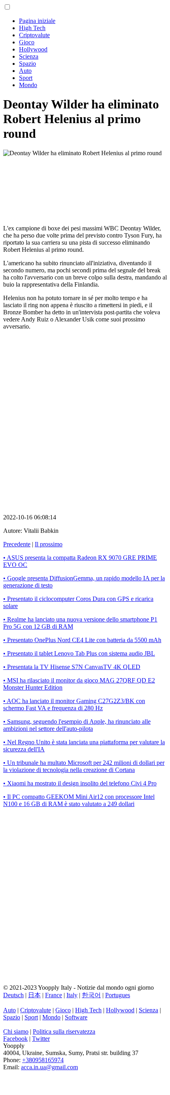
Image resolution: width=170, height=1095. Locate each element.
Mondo (28, 85)
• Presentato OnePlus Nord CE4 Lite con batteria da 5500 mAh (82, 640)
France (53, 995)
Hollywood (33, 49)
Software (76, 1017)
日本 (34, 995)
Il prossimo (48, 544)
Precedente (16, 544)
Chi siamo (15, 1031)
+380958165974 (43, 1060)
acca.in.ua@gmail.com (49, 1067)
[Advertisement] (85, 184)
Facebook (15, 1038)
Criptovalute (34, 35)
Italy (71, 995)
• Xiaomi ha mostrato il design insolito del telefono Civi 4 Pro (80, 783)
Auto (25, 70)
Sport (25, 77)
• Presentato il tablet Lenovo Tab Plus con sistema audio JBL (79, 653)
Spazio (27, 63)
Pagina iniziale (37, 20)
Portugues (117, 995)
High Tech (32, 28)
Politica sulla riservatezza (64, 1031)
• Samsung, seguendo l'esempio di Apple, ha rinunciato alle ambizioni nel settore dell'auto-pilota (77, 725)
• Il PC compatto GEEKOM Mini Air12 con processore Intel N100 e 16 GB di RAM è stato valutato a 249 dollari (79, 800)
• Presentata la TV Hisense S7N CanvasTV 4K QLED (71, 666)
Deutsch (13, 995)
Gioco (26, 42)
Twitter (41, 1038)
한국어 (91, 995)
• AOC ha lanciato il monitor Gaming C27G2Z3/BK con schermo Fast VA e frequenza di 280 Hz (74, 704)
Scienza (28, 56)
